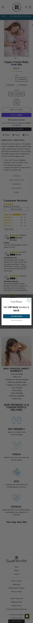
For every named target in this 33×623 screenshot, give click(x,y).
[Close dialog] (29, 300)
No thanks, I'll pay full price (16, 320)
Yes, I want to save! (16, 316)
